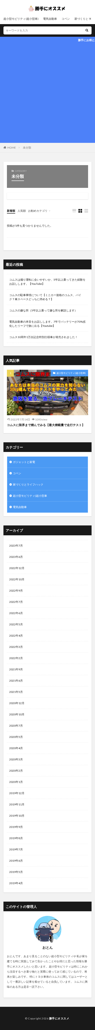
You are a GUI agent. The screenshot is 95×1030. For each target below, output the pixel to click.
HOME (11, 147)
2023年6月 (16, 557)
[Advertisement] (47, 93)
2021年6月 (16, 680)
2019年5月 (16, 872)
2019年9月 (16, 827)
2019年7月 (16, 849)
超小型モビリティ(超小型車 (30, 495)
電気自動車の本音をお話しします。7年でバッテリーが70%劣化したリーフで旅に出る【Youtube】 (47, 323)
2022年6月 (16, 613)
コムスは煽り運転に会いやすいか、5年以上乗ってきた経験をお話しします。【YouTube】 (47, 281)
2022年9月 (16, 590)
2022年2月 (16, 658)
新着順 (11, 210)
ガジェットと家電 (24, 462)
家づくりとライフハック (28, 484)
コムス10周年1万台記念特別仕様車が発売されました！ (43, 337)
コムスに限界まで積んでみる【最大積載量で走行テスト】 (46, 425)
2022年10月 (16, 579)
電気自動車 (50, 18)
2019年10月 (16, 815)
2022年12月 (16, 568)
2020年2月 (16, 770)
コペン (66, 18)
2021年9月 (16, 669)
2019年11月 (16, 804)
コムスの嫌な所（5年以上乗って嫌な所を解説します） (43, 310)
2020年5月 (16, 737)
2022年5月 (16, 624)
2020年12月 (16, 703)
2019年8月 (16, 838)
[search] (87, 30)
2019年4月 (16, 883)
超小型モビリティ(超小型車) (21, 18)
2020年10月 (16, 714)
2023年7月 (16, 545)
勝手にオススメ (59, 1018)
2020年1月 (16, 782)
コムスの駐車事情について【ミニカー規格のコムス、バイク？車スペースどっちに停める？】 (45, 297)
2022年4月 (16, 635)
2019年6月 (16, 860)
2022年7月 (16, 602)
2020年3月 (16, 759)
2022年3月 (16, 647)
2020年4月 (16, 748)
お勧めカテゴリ (38, 210)
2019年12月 (16, 793)
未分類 (27, 147)
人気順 (22, 210)
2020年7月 (16, 725)
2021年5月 (16, 692)
